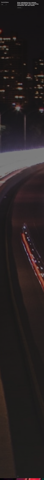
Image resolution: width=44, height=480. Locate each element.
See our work (19, 7)
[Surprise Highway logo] (5, 2)
